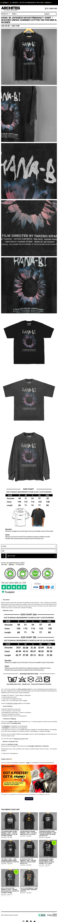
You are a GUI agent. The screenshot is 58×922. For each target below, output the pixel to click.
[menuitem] (5, 14)
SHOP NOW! (29, 798)
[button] (29, 2)
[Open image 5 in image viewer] (29, 285)
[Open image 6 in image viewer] (29, 343)
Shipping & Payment (19, 738)
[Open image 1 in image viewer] (29, 57)
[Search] (56, 14)
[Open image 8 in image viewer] (29, 457)
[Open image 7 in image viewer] (29, 400)
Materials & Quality (12, 703)
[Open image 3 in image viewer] (29, 171)
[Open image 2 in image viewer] (29, 114)
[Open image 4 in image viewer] (29, 228)
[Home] (10, 8)
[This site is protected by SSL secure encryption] (42, 915)
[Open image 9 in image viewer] (29, 514)
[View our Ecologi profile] (52, 915)
